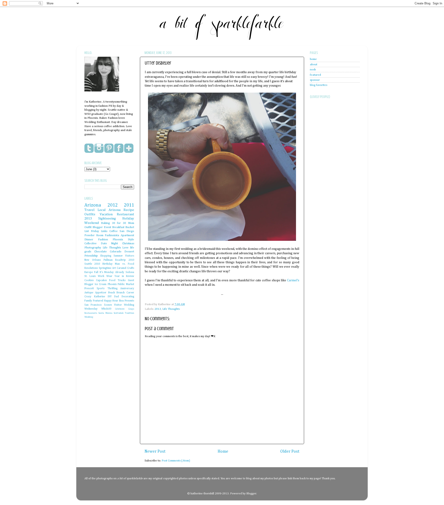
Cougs (131, 309)
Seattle (88, 264)
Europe (88, 272)
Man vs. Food (124, 264)
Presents (129, 300)
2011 (129, 205)
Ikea (121, 300)
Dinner (88, 239)
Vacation (106, 214)
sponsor (315, 80)
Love (125, 247)
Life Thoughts (171, 309)
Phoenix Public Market (121, 284)
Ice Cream (101, 284)
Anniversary (127, 288)
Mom (131, 223)
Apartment (127, 235)
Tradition (129, 313)
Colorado (115, 251)
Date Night (109, 243)
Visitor (118, 305)
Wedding (88, 317)
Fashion (103, 239)
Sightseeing (107, 218)
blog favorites (318, 85)
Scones (108, 305)
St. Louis (90, 276)
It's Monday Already (112, 272)
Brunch (121, 292)
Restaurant (125, 214)
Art (114, 268)
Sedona (130, 272)
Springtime (105, 268)
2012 (113, 205)
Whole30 (106, 308)
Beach (111, 292)
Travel (89, 210)
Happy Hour (111, 300)
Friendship (91, 255)
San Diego (127, 231)
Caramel (121, 268)
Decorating (128, 296)
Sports (101, 288)
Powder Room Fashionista (101, 235)
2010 (97, 264)
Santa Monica (105, 313)
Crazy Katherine (94, 296)
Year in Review (124, 276)
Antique (88, 292)
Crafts (130, 268)
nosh (313, 69)
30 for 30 (119, 223)
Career (130, 292)
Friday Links (99, 231)
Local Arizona (109, 210)
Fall (96, 272)
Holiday (128, 218)
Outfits (89, 214)
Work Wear (105, 276)
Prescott (89, 288)
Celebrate (120, 309)
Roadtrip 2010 (124, 260)
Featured (98, 300)
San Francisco (93, 305)
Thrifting (112, 288)
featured (315, 74)
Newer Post (155, 451)
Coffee (113, 231)
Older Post (289, 451)
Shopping (105, 255)
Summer (118, 255)
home (313, 59)
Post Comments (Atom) (176, 460)
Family (88, 300)
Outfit (88, 227)
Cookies (89, 280)
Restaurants (90, 313)
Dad (116, 296)
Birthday (107, 264)
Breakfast (118, 227)
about (313, 64)
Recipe (128, 210)
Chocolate (100, 251)
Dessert (129, 251)
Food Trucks (117, 280)
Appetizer (100, 292)
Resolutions (91, 268)
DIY (110, 296)
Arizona (92, 205)
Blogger (251, 493)
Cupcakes (101, 280)
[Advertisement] (328, 213)
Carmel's (293, 280)
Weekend (91, 223)
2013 (157, 309)
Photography (92, 247)
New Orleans (92, 260)
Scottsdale (119, 313)
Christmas (128, 243)
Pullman (108, 260)
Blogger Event (101, 227)
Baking (105, 223)
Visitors (129, 255)
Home (223, 451)
